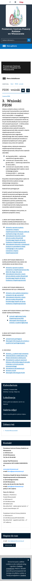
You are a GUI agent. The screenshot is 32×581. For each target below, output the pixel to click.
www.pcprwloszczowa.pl (10, 469)
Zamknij (23, 575)
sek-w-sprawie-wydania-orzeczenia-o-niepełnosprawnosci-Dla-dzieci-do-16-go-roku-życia (17, 270)
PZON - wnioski (19, 84)
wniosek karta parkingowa (14, 339)
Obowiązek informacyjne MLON (15, 372)
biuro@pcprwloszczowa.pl (16, 471)
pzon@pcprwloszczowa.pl (15, 486)
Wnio (7, 267)
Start (12, 84)
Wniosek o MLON (11, 370)
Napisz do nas (8, 545)
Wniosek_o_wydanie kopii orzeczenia (17, 353)
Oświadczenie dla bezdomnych (15, 368)
